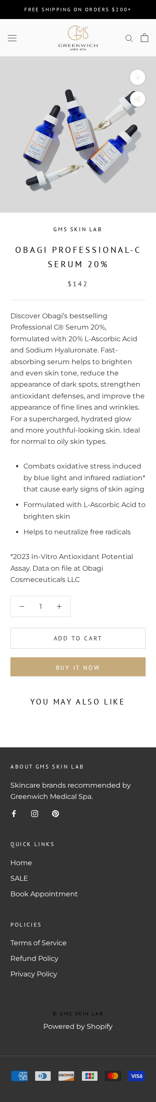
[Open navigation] (12, 37)
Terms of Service (38, 943)
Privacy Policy (33, 974)
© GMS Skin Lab (78, 1013)
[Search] (129, 38)
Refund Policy (34, 958)
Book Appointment (44, 894)
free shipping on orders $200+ (78, 9)
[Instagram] (34, 813)
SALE (19, 878)
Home (21, 863)
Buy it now (78, 668)
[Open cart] (144, 37)
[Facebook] (13, 813)
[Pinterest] (55, 813)
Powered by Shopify (78, 1026)
